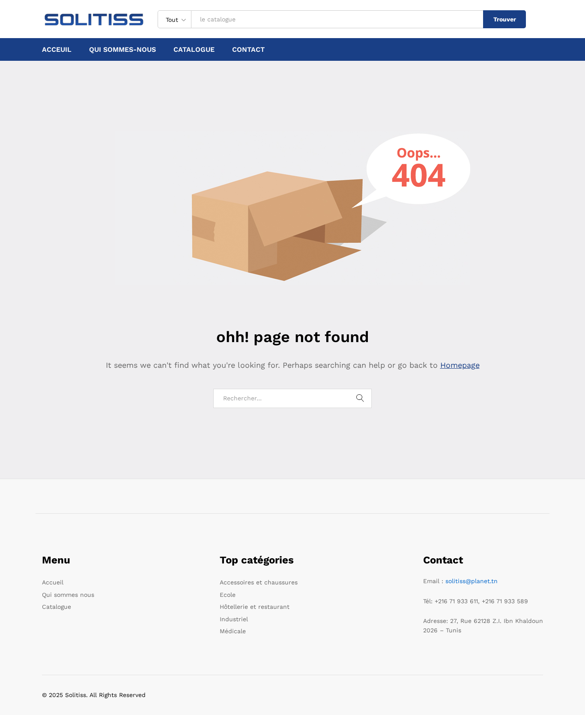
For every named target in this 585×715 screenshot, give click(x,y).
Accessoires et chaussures (259, 582)
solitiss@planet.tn (471, 581)
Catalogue (56, 606)
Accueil (52, 582)
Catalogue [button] (194, 49)
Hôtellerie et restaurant (255, 606)
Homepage (460, 364)
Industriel (234, 619)
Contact (248, 49)
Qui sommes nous (68, 594)
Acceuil (57, 49)
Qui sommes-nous (122, 49)
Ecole (228, 594)
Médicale (233, 631)
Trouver (504, 19)
